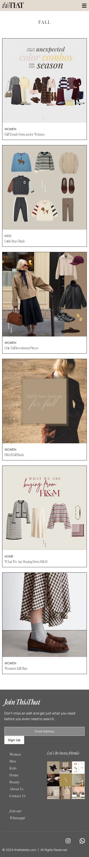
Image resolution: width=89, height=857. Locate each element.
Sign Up (14, 740)
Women (10, 129)
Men (13, 761)
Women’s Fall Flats (16, 668)
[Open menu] (84, 5)
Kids (8, 236)
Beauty (15, 782)
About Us (17, 789)
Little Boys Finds (15, 241)
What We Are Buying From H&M (26, 561)
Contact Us (18, 795)
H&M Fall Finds (14, 455)
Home (9, 556)
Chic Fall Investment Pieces (21, 348)
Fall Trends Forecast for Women (24, 134)
